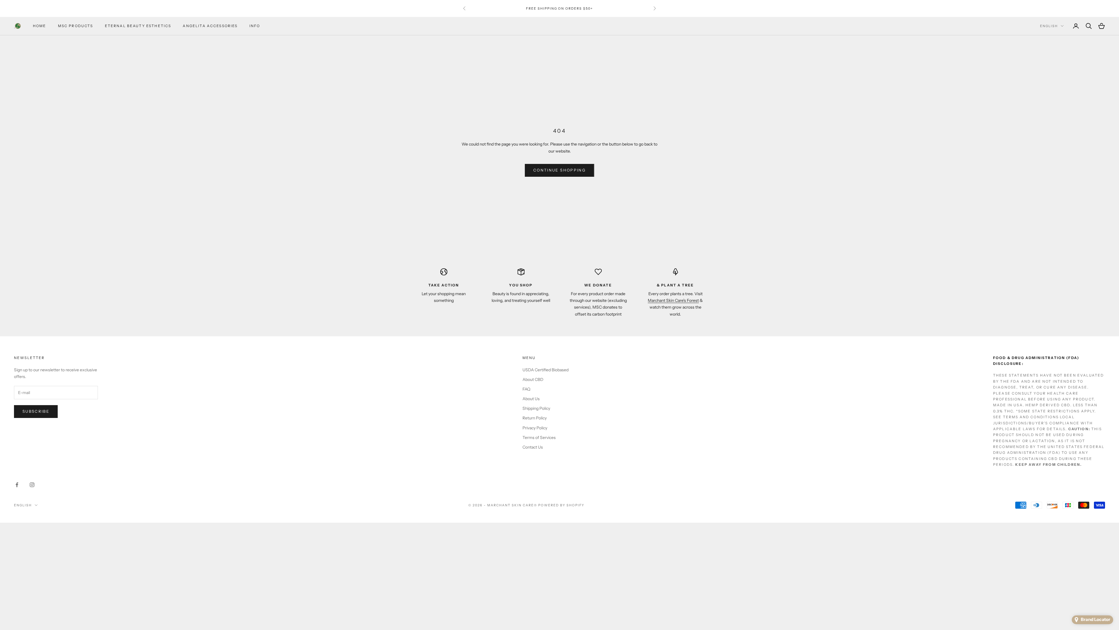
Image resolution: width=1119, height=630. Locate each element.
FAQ (526, 389)
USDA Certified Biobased (545, 369)
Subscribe (35, 411)
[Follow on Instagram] (32, 485)
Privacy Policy (534, 427)
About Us (531, 398)
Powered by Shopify (561, 505)
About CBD (532, 379)
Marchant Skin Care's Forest (673, 300)
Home (39, 26)
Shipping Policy (536, 408)
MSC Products (75, 26)
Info (254, 26)
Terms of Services (539, 437)
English (1049, 26)
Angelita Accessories (210, 26)
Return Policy (534, 418)
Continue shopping (559, 170)
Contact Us (532, 447)
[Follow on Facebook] (17, 485)
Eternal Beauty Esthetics (138, 26)
